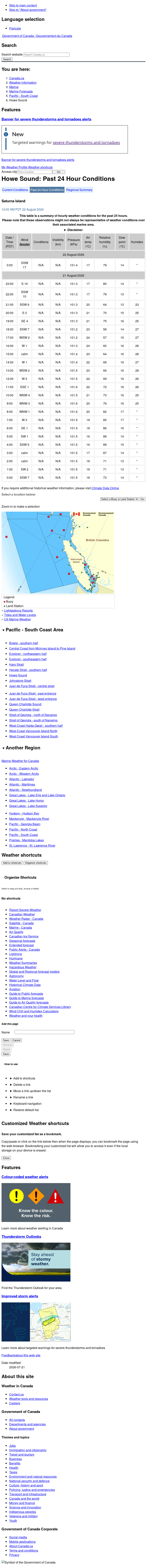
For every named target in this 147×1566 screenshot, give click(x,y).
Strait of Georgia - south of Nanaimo (33, 720)
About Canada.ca (21, 1546)
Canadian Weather (22, 914)
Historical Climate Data (25, 985)
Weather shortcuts (40, 167)
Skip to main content (23, 5)
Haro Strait (16, 664)
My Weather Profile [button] (15, 167)
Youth (13, 1520)
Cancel (16, 1040)
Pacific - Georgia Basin (24, 824)
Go (58, 171)
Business (15, 1459)
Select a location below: (19, 494)
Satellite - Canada (21, 923)
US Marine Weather (17, 619)
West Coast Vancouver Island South (33, 736)
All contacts (17, 1420)
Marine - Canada (20, 927)
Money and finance (22, 1503)
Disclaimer (75, 230)
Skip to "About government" (28, 9)
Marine (14, 87)
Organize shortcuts (35, 862)
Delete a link (21, 1084)
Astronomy (16, 976)
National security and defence (29, 1481)
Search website (12, 54)
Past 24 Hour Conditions (47, 190)
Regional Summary (79, 190)
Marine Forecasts (21, 91)
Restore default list (26, 1110)
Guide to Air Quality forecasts (29, 1002)
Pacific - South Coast (23, 95)
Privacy (14, 1555)
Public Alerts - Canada (24, 949)
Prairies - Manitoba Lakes (26, 840)
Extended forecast (21, 945)
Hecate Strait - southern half (28, 670)
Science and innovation (25, 1507)
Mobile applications (22, 1541)
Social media (18, 1537)
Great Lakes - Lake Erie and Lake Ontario (37, 795)
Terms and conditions (23, 1550)
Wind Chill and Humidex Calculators (34, 1011)
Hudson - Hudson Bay (24, 813)
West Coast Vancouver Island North (33, 731)
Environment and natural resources (33, 1476)
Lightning (15, 954)
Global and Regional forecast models (34, 971)
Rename (7, 1044)
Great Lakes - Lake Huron (26, 800)
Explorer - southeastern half (28, 659)
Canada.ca (16, 78)
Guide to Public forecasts (26, 993)
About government (21, 1428)
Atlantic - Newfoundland (25, 790)
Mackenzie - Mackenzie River (29, 818)
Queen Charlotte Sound (25, 704)
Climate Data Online (105, 488)
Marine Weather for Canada (20, 761)
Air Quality (16, 932)
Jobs (12, 1445)
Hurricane (16, 958)
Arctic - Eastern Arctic (23, 768)
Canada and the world (24, 1498)
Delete (6, 1049)
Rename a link (23, 1097)
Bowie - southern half (23, 643)
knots (24, 244)
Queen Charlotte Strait (24, 709)
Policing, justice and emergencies (32, 1489)
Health (13, 1467)
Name (6, 1032)
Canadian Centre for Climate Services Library (40, 1007)
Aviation (14, 989)
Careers (14, 1403)
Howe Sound (18, 675)
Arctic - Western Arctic (24, 773)
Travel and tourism (21, 1454)
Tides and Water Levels (20, 615)
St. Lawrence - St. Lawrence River (32, 845)
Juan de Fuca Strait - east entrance (32, 693)
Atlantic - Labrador (21, 779)
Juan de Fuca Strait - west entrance (33, 699)
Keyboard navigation (27, 1103)
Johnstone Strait (20, 680)
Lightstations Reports (18, 610)
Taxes (13, 1472)
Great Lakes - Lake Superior (28, 806)
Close (6, 1158)
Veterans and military (23, 1516)
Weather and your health (25, 1015)
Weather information (23, 82)
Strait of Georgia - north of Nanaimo (33, 715)
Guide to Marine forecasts (26, 998)
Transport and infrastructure (27, 1494)
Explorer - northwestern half (28, 653)
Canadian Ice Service (23, 936)
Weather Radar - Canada (26, 918)
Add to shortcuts (12, 862)
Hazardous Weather (22, 967)
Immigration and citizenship (27, 1450)
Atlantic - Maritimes (22, 784)
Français (15, 28)
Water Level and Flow (24, 980)
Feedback (21, 1355)
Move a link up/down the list (32, 1091)
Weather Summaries (23, 962)
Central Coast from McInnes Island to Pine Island (42, 648)
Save (6, 1040)
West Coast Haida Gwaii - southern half (36, 725)
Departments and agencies (27, 1424)
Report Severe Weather (25, 910)
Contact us (16, 1394)
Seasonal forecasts (22, 940)
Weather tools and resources (28, 1398)
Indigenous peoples (22, 1511)
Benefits (14, 1463)
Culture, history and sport (26, 1485)
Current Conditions (15, 190)
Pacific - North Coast (23, 829)
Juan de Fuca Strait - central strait (31, 686)
